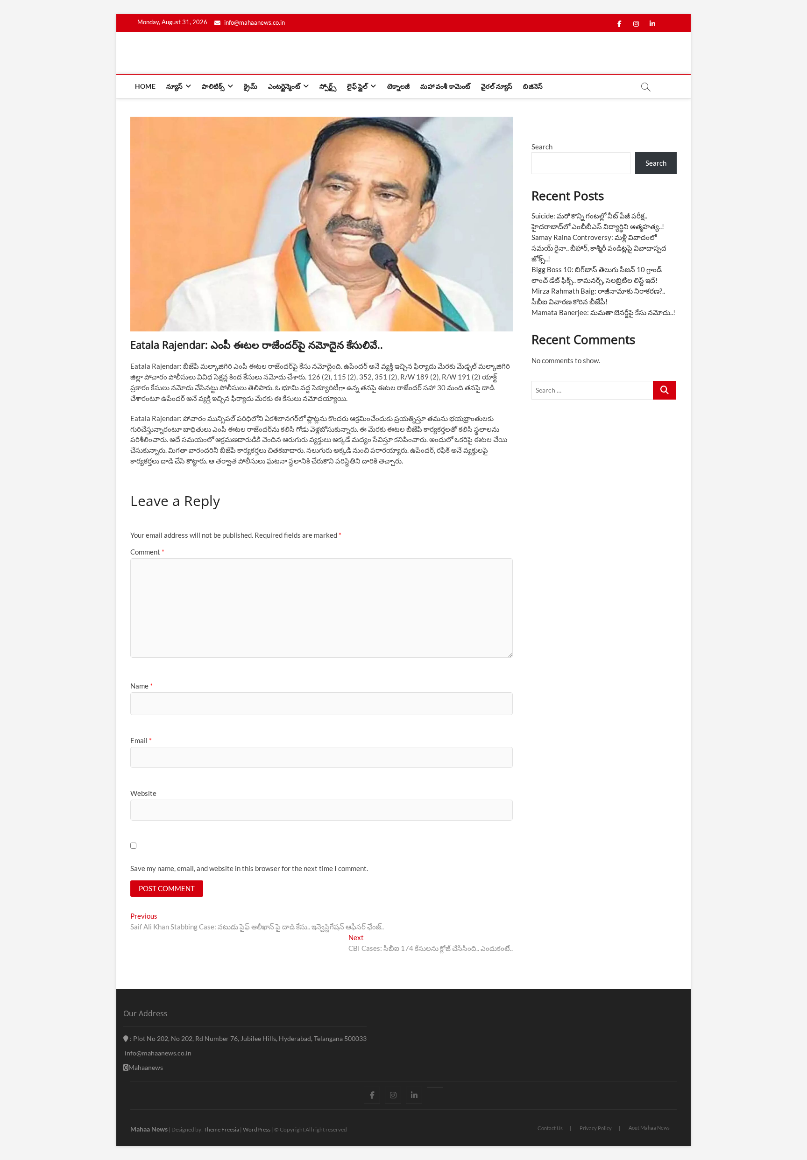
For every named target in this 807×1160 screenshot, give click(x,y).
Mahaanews (145, 1067)
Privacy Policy (596, 1128)
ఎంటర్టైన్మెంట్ (284, 86)
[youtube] (435, 1087)
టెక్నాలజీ (398, 86)
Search (541, 146)
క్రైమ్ (250, 86)
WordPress (256, 1129)
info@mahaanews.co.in (254, 22)
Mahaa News (149, 1129)
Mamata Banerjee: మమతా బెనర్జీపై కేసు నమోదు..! (603, 312)
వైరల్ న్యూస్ (496, 86)
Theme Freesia (221, 1129)
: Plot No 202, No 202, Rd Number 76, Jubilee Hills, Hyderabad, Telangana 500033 (247, 1038)
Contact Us (550, 1128)
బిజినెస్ (533, 86)
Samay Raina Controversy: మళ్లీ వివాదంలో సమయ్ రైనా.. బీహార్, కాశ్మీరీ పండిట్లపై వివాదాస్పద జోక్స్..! (598, 248)
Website (143, 793)
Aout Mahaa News (649, 1128)
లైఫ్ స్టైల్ (357, 86)
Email (141, 740)
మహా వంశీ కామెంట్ (445, 86)
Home (145, 86)
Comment (147, 552)
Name (141, 686)
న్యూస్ (174, 86)
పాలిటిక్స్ (213, 86)
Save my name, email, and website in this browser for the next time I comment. (249, 868)
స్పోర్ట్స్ (327, 86)
